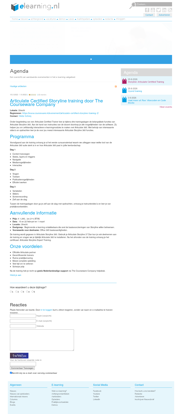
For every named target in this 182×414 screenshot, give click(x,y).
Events (12, 405)
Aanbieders (56, 396)
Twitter (96, 396)
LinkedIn (96, 399)
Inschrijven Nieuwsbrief (144, 399)
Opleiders (97, 19)
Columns (13, 399)
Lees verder (57, 54)
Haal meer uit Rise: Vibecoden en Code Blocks (147, 101)
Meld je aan (15, 275)
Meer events (166, 107)
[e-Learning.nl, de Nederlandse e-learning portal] (34, 6)
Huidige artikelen (18, 86)
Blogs (12, 402)
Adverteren (164, 15)
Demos (62, 19)
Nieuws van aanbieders (19, 394)
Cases (71, 19)
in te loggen (46, 309)
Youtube (96, 394)
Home (15, 19)
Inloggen (120, 19)
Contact (149, 15)
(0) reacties (42, 95)
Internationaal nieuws (19, 396)
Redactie (109, 19)
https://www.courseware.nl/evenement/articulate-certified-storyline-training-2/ (60, 113)
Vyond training (135, 91)
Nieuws (24, 19)
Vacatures (51, 19)
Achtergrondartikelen (60, 394)
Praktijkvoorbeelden (60, 402)
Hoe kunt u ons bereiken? (145, 391)
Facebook (97, 391)
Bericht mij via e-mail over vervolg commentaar (34, 373)
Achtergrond (36, 19)
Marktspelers (83, 19)
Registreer (78, 36)
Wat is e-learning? (59, 391)
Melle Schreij (25, 116)
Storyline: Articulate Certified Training (146, 81)
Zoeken (132, 5)
